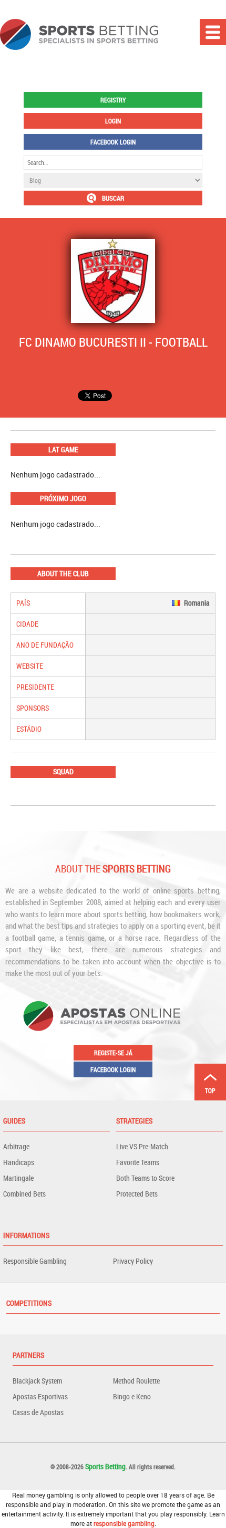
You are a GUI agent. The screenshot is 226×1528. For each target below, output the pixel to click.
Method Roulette (136, 1381)
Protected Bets (137, 1194)
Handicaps (18, 1162)
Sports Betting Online (79, 34)
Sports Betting (105, 1466)
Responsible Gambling (35, 1261)
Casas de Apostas (38, 1412)
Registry (113, 100)
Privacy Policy (133, 1261)
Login (113, 121)
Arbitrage (16, 1146)
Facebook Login (113, 142)
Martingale (18, 1178)
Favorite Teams (137, 1162)
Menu (213, 32)
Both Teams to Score (145, 1178)
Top (210, 1090)
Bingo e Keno (132, 1396)
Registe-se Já (113, 1052)
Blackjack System (37, 1381)
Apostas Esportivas (40, 1396)
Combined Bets (24, 1194)
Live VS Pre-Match (142, 1146)
